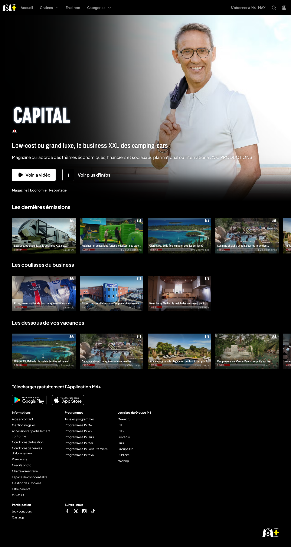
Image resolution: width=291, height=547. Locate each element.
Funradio (124, 437)
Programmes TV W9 (78, 431)
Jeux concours (22, 511)
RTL (120, 425)
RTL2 (121, 431)
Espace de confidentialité (30, 477)
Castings (18, 517)
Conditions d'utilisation (27, 442)
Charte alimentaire (25, 471)
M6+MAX (18, 495)
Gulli (121, 443)
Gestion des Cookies (26, 483)
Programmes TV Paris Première (86, 449)
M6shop (123, 461)
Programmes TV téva (79, 455)
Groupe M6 (125, 449)
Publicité (124, 455)
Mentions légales (24, 425)
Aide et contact (22, 419)
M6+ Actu (124, 419)
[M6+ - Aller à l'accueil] (9, 7)
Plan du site (19, 459)
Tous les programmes (80, 419)
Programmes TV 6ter (79, 443)
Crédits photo (21, 465)
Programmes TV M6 (78, 425)
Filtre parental (21, 489)
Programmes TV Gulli (79, 437)
